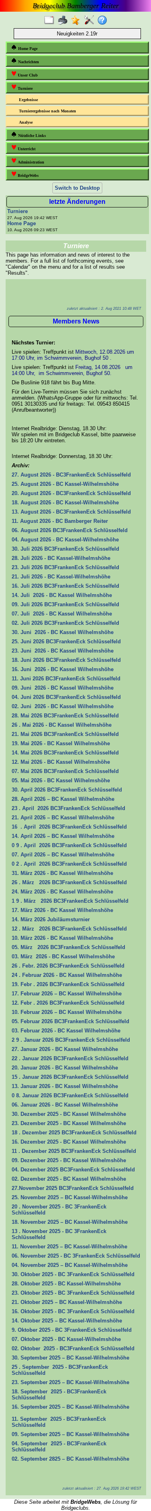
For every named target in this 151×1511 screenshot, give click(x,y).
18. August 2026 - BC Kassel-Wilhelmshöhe (65, 503)
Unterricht (26, 149)
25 (14, 484)
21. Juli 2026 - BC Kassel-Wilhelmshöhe (61, 577)
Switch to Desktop (77, 188)
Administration (30, 162)
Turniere (25, 88)
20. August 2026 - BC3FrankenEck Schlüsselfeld (71, 493)
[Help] (104, 20)
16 (65, 586)
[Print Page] (64, 20)
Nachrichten (28, 62)
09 (65, 604)
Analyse (26, 122)
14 (14, 595)
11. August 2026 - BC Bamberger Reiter (60, 521)
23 (14, 651)
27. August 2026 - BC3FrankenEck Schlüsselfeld (71, 475)
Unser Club (27, 75)
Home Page (27, 48)
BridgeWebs (28, 175)
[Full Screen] (51, 20)
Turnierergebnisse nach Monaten (47, 111)
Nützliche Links (31, 135)
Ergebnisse (28, 99)
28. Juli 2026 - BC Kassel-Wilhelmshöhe (61, 558)
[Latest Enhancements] (77, 20)
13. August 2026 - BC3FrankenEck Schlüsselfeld (71, 512)
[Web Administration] (90, 20)
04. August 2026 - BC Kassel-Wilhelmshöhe (65, 540)
